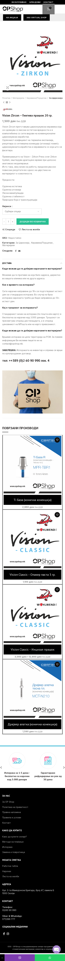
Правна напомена (11, 812)
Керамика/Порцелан (37, 98)
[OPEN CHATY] (56, 949)
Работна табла (10, 866)
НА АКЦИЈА (12, 17)
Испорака (7, 847)
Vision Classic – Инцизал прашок (32, 649)
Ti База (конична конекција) (33, 500)
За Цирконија (56, 98)
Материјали (18, 98)
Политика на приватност (15, 807)
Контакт (6, 822)
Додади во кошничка (33, 221)
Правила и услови (11, 817)
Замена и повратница (13, 852)
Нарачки (6, 871)
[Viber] (20, 957)
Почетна (6, 98)
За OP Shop (8, 802)
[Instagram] (8, 933)
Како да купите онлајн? (14, 836)
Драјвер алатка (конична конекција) (32, 724)
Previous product (3, 102)
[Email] (19, 251)
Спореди (10, 229)
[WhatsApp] (50, 957)
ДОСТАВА (6, 263)
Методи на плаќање (13, 841)
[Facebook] (15, 251)
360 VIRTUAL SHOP (36, 17)
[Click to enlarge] (8, 88)
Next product (9, 102)
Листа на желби (31, 229)
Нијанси (7, 206)
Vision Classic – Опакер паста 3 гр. (32, 575)
